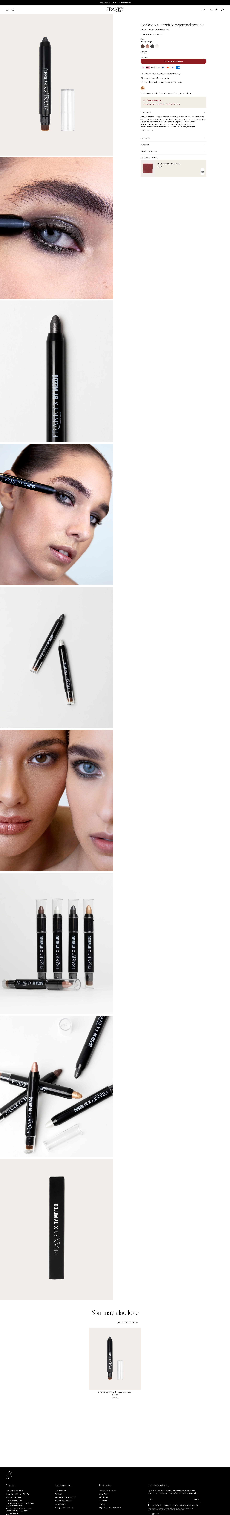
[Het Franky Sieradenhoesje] (148, 168)
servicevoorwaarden (154, 1509)
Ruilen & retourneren (63, 1501)
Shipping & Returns (149, 151)
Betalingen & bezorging (65, 1497)
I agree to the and (174, 1505)
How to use (145, 138)
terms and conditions (188, 1505)
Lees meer (147, 130)
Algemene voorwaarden (110, 1507)
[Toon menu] (7, 9)
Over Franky (104, 1494)
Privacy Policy (168, 1505)
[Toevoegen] (202, 171)
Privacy (102, 1504)
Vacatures (103, 1497)
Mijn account (60, 1490)
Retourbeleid (60, 1504)
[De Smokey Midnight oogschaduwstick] (115, 1359)
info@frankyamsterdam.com (18, 1508)
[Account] (216, 9)
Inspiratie (103, 1501)
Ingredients (145, 144)
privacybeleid (185, 1508)
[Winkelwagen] (222, 9)
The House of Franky (107, 1490)
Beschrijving (146, 112)
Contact (58, 1494)
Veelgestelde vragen (64, 1507)
